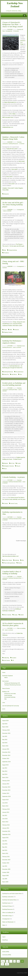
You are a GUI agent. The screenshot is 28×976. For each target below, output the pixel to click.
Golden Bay (6, 657)
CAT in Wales (12, 113)
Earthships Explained (7, 675)
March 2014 (5, 777)
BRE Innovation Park (7, 117)
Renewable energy (7, 915)
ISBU (11, 329)
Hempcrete (6, 194)
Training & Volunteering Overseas (12, 684)
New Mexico (14, 374)
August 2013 (5, 799)
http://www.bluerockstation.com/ (10, 556)
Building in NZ (5, 691)
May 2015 (4, 739)
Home (3, 672)
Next (7, 964)
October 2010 (5, 862)
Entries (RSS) (5, 951)
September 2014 (6, 761)
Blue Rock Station (8, 560)
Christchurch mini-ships (10, 693)
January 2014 (5, 783)
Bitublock (6, 463)
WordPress (5, 940)
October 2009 (5, 872)
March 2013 (5, 806)
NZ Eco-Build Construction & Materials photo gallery (12, 624)
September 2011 (6, 834)
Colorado (6, 503)
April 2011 (4, 850)
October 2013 (5, 793)
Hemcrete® (22, 161)
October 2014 (5, 758)
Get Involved (5, 681)
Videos (6, 677)
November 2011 (6, 831)
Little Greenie (7, 660)
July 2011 (4, 840)
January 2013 (5, 812)
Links (3, 702)
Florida (5, 329)
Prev (3, 961)
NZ (13, 660)
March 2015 (5, 745)
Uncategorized (9, 31)
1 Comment (21, 143)
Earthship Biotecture (8, 371)
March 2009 (5, 881)
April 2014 (4, 774)
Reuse (5, 468)
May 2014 (4, 771)
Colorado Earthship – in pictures (13, 477)
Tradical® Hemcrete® (11, 148)
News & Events (6, 688)
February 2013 (6, 809)
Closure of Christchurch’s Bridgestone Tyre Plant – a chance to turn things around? (12, 24)
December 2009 (6, 869)
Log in (3, 936)
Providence (6, 252)
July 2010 (4, 866)
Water (3, 925)
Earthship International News (15, 481)
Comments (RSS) (6, 954)
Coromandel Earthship (9, 697)
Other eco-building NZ (7, 912)
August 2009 (5, 875)
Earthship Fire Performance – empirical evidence (12, 342)
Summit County (14, 503)
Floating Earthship (13, 250)
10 (18, 961)
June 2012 (5, 818)
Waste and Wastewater (8, 922)
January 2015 (5, 749)
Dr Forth (12, 463)
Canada (15, 614)
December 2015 (6, 733)
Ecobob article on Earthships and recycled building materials (13, 384)
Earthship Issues (21, 345)
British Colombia (7, 614)
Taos (21, 374)
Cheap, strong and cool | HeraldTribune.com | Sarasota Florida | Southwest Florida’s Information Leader (13, 323)
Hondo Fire (6, 374)
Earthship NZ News (13, 389)
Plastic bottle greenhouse (9, 563)
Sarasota (17, 329)
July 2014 (4, 768)
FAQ (5, 699)
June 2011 (4, 843)
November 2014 (6, 755)
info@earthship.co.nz (7, 127)
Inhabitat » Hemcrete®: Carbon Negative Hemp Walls (13, 138)
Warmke (20, 563)
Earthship (17, 560)
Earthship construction (7, 896)
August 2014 (5, 764)
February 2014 (6, 780)
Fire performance (19, 371)
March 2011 (5, 853)
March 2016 (5, 726)
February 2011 (6, 856)
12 (2, 964)
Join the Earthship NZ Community (10, 705)
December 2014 (6, 752)
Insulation (14, 657)
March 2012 (5, 821)
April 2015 (4, 742)
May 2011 (4, 847)
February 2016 (6, 730)
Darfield (21, 614)
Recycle (18, 466)
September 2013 (6, 796)
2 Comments (16, 31)
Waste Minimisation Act (10, 102)
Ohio (23, 560)
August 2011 (5, 837)
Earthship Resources (13, 143)
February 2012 (6, 825)
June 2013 (5, 802)
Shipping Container (8, 332)
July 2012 (4, 815)
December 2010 (6, 859)
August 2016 (5, 720)
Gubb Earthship (8, 695)
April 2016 (4, 723)
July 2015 (4, 736)
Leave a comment (7, 210)
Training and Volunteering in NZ (12, 683)
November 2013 (6, 790)
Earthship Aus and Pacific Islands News (12, 893)
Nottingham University (9, 466)
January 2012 (5, 828)
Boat (5, 250)
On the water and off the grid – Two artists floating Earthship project (13, 205)
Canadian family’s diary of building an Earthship (11, 572)
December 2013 (6, 787)
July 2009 (4, 878)
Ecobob (19, 463)
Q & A (3, 709)
